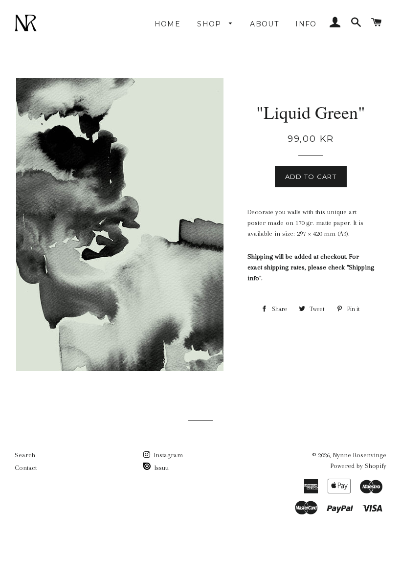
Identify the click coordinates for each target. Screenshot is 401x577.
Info (306, 24)
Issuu (161, 467)
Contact (26, 467)
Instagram (167, 455)
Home (168, 24)
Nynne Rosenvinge (359, 455)
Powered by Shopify (358, 465)
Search (25, 455)
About (264, 24)
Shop (210, 24)
